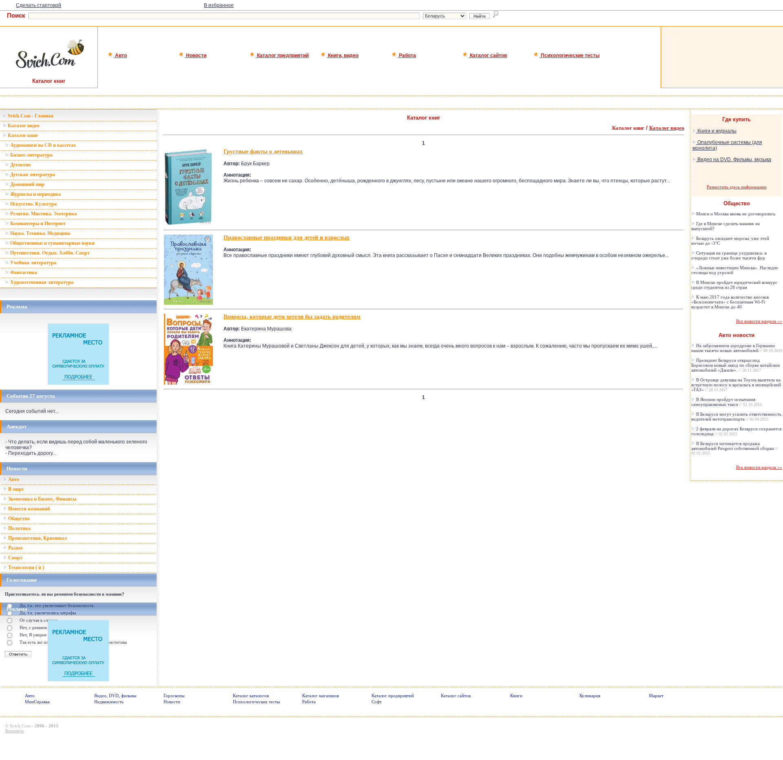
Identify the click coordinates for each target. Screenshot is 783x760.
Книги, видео (342, 55)
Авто (120, 55)
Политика (19, 528)
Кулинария (590, 695)
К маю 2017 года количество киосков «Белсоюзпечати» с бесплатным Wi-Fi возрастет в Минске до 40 (730, 302)
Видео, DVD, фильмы (115, 695)
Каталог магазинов (320, 695)
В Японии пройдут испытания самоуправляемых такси (726, 402)
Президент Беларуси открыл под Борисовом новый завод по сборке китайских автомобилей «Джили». (735, 365)
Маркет (656, 695)
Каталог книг (22, 135)
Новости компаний (28, 509)
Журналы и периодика (35, 194)
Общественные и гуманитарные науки (52, 243)
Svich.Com (20, 725)
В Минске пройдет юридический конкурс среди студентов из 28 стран (734, 285)
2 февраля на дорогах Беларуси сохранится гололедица (736, 431)
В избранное (219, 5)
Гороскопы (174, 695)
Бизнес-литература (31, 155)
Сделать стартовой (38, 5)
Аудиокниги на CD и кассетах (42, 145)
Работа (407, 55)
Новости (195, 55)
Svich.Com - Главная (30, 116)
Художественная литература (41, 282)
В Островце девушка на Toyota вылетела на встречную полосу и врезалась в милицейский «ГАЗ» (736, 384)
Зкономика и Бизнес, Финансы (41, 499)
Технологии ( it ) (25, 567)
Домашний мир (26, 184)
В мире (15, 489)
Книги (516, 695)
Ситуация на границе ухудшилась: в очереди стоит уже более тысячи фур (729, 255)
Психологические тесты (569, 55)
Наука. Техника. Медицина (39, 233)
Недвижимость (109, 701)
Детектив (20, 165)
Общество (18, 518)
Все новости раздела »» (759, 321)
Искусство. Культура (33, 204)
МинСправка (37, 701)
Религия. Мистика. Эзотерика (43, 214)
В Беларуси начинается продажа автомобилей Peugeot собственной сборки (734, 448)
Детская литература (32, 174)
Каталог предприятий (282, 55)
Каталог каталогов (251, 695)
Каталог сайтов (488, 55)
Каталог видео (23, 126)
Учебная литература (32, 263)
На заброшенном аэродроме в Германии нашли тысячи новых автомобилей (736, 348)
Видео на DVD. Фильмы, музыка (733, 159)
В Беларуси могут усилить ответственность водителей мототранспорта (736, 416)
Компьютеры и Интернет (37, 223)
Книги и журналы (716, 131)
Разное (15, 548)
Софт (377, 701)
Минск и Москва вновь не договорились (735, 213)
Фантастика (23, 272)
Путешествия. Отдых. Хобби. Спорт (49, 253)
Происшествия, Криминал (37, 538)
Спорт (14, 558)
